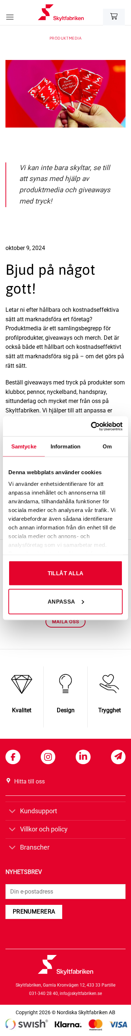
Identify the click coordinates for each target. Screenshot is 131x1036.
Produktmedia (65, 38)
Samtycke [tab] (23, 446)
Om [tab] (107, 446)
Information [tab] (65, 446)
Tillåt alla (66, 573)
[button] (9, 17)
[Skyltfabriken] (60, 12)
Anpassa (61, 601)
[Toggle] (12, 811)
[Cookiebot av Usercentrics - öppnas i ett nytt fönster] (92, 426)
